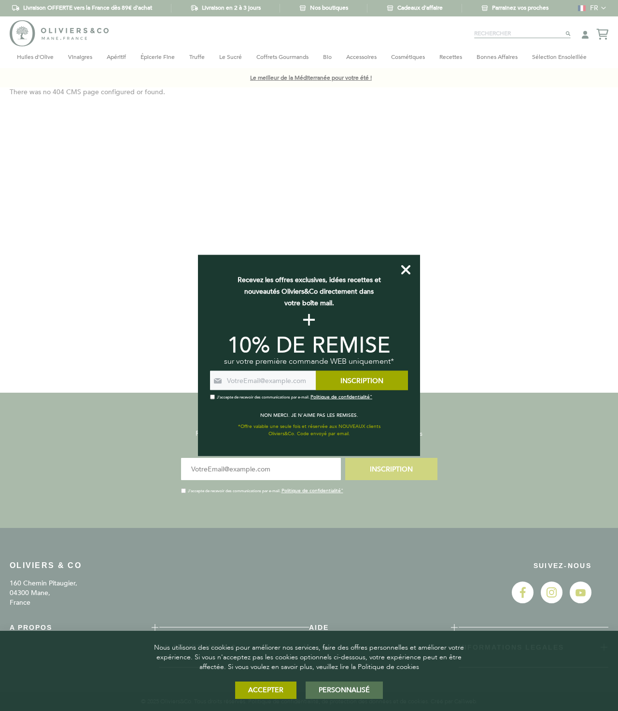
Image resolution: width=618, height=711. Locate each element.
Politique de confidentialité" (312, 490)
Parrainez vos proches (520, 8)
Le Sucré (230, 57)
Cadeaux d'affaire (420, 8)
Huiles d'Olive (35, 57)
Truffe (197, 57)
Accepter (265, 690)
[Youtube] (580, 601)
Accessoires (361, 57)
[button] (589, 8)
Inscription (391, 469)
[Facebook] (523, 601)
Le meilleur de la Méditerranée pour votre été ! (311, 78)
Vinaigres (80, 57)
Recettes (450, 57)
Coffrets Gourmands (282, 57)
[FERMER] (405, 270)
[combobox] (522, 33)
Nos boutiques (329, 8)
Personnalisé (344, 690)
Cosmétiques (408, 57)
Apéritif (116, 57)
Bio (327, 57)
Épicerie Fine (157, 57)
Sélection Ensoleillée (559, 57)
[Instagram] (551, 601)
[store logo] (59, 33)
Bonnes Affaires (497, 57)
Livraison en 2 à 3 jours (231, 8)
